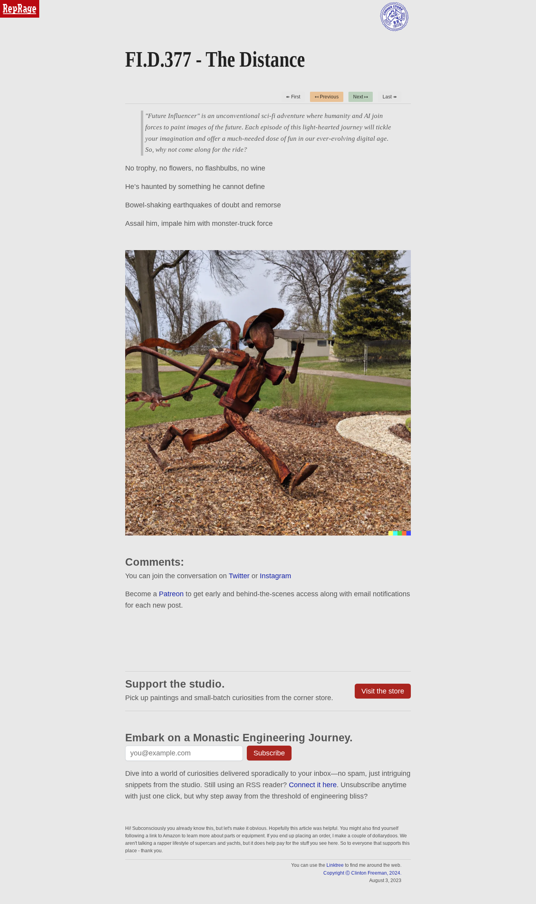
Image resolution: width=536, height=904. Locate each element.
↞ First (293, 97)
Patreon (171, 594)
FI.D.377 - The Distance (215, 59)
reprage (11, 3)
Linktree (335, 865)
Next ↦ (360, 97)
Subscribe (269, 753)
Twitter (239, 576)
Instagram (275, 576)
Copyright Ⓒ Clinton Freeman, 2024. (362, 873)
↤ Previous (327, 97)
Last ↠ (390, 97)
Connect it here (313, 785)
